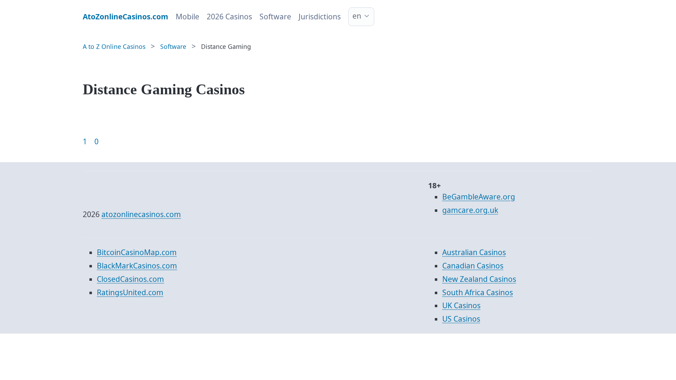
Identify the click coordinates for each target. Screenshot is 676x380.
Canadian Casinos (472, 266)
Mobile (187, 16)
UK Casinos (461, 305)
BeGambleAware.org (478, 197)
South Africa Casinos (477, 292)
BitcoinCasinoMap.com (137, 252)
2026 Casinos (229, 16)
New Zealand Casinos (479, 279)
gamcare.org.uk (470, 210)
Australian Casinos (474, 252)
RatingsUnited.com (130, 292)
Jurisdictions (320, 16)
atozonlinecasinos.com (141, 214)
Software (275, 16)
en (356, 16)
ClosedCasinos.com (130, 279)
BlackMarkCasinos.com (137, 266)
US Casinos (461, 319)
